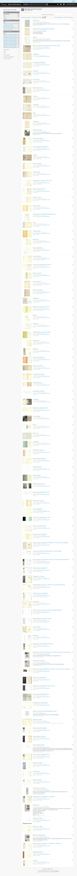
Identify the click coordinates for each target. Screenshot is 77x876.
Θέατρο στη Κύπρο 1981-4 (39, 189)
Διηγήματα (35, 349)
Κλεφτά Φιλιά (36, 601)
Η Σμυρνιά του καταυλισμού (39, 677)
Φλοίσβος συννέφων (37, 763)
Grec (4, 15)
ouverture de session (71, 4)
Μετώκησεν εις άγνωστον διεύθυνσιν (41, 306)
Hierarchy (35, 17)
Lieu (4, 53)
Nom (5, 51)
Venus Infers (35, 323)
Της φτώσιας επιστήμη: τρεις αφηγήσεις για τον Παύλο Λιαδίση (47, 551)
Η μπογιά (35, 155)
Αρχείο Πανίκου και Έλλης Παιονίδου (10, 23)
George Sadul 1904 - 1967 (38, 483)
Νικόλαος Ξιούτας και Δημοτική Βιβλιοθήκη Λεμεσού (45, 711)
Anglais (5, 16)
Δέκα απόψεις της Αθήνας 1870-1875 (41, 492)
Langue (60, 4)
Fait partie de (7, 20)
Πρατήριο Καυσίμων (37, 382)
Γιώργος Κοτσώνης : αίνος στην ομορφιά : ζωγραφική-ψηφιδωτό (47, 610)
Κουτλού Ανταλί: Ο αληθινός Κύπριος (41, 754)
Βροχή (34, 113)
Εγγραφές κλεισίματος (38, 852)
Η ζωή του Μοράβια (37, 509)
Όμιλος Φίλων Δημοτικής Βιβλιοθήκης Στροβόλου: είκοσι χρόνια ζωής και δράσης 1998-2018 (54, 669)
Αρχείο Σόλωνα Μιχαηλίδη (8, 25)
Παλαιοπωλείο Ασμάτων (38, 450)
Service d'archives (8, 31)
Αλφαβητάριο (36, 340)
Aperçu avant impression (26, 17)
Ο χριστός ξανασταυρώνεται (39, 458)
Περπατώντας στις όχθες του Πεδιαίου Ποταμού (44, 685)
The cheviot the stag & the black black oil (42, 264)
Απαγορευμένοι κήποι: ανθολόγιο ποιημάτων (43, 643)
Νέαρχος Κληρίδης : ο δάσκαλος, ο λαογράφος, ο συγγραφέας (47, 843)
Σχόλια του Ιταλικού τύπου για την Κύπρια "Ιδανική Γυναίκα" (46, 45)
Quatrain (35, 37)
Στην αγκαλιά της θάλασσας (39, 62)
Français (5, 18)
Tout (4, 22)
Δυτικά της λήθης (37, 627)
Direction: (66, 17)
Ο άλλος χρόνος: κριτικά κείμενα (40, 568)
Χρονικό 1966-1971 (37, 281)
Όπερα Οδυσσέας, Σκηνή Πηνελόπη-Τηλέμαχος (43, 28)
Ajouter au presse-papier (72, 20)
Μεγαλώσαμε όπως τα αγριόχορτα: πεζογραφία (43, 796)
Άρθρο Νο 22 (36, 239)
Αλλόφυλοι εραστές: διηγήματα (40, 728)
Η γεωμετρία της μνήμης (38, 374)
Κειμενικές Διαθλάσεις (38, 247)
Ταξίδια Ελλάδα (36, 172)
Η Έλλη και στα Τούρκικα (38, 660)
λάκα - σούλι (35, 433)
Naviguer (25, 4)
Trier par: (55, 17)
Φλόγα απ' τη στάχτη (37, 826)
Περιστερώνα (36, 805)
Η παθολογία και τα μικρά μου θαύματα (42, 332)
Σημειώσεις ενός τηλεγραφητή (40, 534)
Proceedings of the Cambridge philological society (44, 214)
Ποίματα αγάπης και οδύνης (39, 736)
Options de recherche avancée (47, 14)
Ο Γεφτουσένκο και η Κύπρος (39, 788)
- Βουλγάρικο (36, 121)
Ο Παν (34, 222)
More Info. (51, 1)
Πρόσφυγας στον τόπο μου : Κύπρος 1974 (42, 180)
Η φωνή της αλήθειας (37, 290)
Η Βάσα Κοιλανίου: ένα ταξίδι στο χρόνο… (42, 618)
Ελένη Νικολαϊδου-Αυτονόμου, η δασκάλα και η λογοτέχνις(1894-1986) (49, 584)
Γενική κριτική (36, 20)
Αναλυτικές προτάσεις (38, 365)
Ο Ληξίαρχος (36, 441)
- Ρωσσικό (35, 96)
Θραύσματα (35, 635)
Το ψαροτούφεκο (37, 231)
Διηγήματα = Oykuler (37, 719)
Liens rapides (63, 4)
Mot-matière (7, 55)
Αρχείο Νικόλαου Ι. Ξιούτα (8, 26)
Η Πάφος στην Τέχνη (37, 818)
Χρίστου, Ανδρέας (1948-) (38, 744)
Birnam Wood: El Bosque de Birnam (41, 694)
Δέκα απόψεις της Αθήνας (38, 391)
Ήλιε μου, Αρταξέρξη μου (38, 357)
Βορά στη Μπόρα (37, 475)
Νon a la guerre (36, 79)
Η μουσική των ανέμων (38, 138)
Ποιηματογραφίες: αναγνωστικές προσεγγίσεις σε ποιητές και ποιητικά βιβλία (50, 542)
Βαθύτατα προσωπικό (38, 87)
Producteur (6, 49)
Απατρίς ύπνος (36, 771)
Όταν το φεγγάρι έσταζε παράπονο (41, 146)
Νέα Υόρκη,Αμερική (37, 130)
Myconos (35, 315)
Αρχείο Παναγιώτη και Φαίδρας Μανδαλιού (11, 27)
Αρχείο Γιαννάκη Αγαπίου (8, 29)
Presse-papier (57, 4)
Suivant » (56, 871)
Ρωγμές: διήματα (36, 205)
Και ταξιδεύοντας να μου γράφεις (40, 702)
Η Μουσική (35, 71)
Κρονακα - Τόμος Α (37, 197)
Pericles (34, 424)
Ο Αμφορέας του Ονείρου (38, 576)
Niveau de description (9, 57)
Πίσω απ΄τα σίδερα (37, 163)
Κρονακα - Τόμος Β (37, 273)
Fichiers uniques (6, 14)
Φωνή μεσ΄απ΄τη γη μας (38, 500)
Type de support (7, 58)
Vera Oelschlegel (36, 416)
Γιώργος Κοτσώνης (37, 466)
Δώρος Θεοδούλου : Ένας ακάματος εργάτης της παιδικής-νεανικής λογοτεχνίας (51, 559)
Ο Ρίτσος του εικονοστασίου (39, 525)
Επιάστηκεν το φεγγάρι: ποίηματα (40, 408)
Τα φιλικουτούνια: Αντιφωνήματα (40, 593)
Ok (73, 1)
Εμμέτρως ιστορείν (37, 779)
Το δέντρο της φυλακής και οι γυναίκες (41, 517)
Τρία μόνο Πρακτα (37, 256)
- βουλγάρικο (36, 54)
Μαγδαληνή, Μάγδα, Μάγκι (39, 835)
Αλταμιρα (35, 860)
